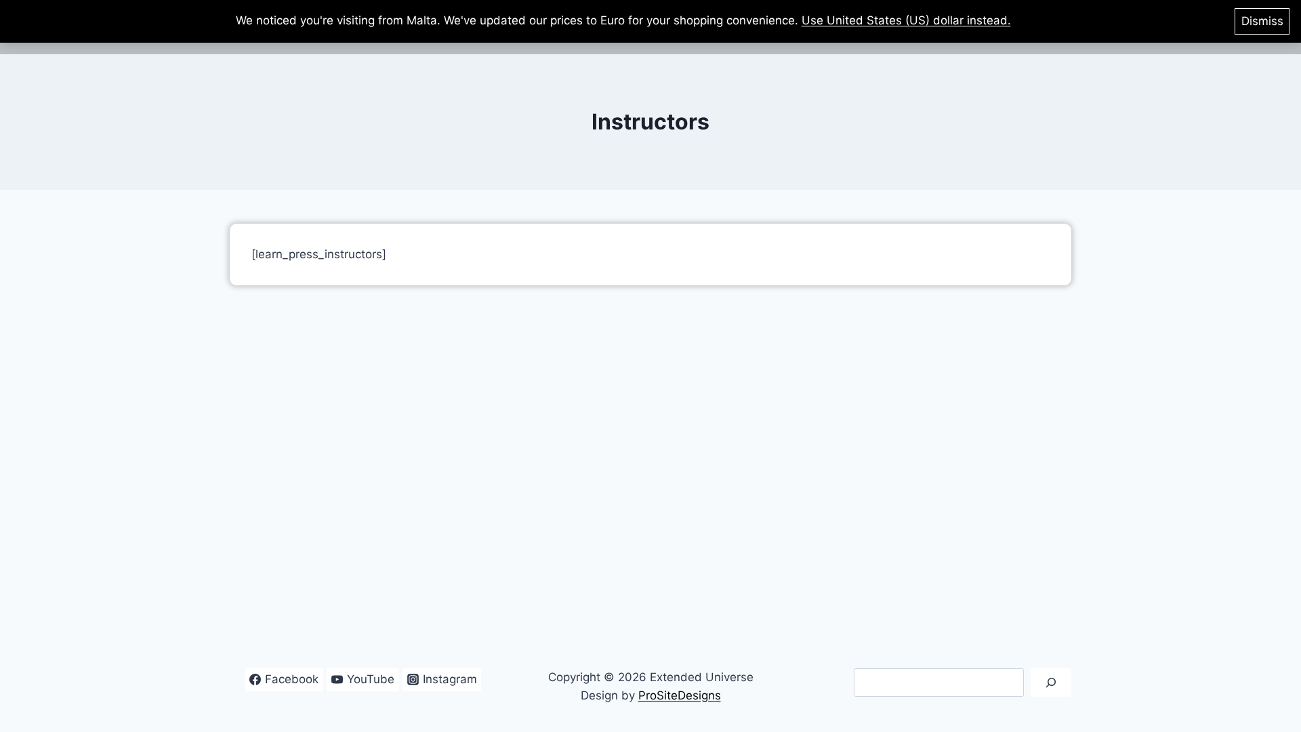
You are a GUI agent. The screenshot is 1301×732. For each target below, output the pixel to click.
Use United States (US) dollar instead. (906, 20)
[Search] (1051, 682)
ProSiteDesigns (679, 695)
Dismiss (1262, 21)
